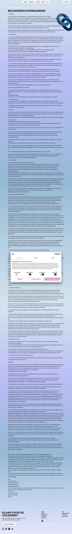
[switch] (29, 274)
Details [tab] (36, 257)
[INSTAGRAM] (3, 529)
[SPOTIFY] (9, 529)
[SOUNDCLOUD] (12, 529)
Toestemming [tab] (19, 257)
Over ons (38, 2)
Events (25, 2)
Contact (43, 2)
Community (31, 2)
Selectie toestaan (36, 279)
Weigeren (20, 279)
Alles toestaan (52, 279)
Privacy (43, 523)
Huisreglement (45, 525)
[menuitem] (47, 2)
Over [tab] (53, 257)
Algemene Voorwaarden (53, 523)
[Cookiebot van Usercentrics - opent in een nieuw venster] (55, 254)
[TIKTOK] (6, 529)
